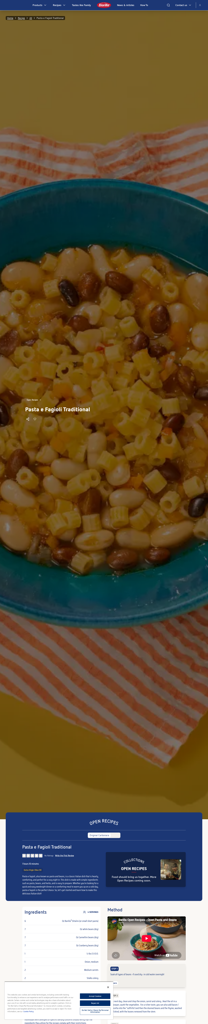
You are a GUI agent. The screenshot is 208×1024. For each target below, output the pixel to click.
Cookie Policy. (28, 1011)
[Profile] (200, 5)
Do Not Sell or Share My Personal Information (95, 1011)
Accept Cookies (95, 996)
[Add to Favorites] (35, 419)
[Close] (108, 987)
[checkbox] (147, 975)
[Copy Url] (27, 419)
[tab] (99, 835)
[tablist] (104, 835)
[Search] (168, 5)
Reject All (95, 1003)
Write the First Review (64, 855)
